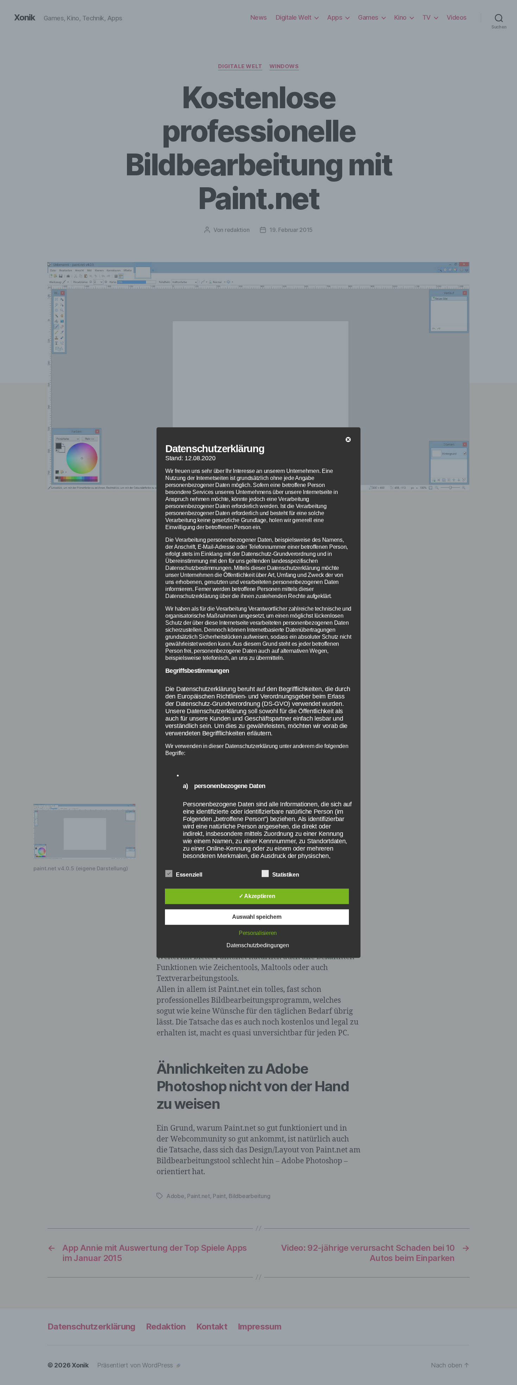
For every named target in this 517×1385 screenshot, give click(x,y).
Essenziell (189, 875)
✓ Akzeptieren (257, 896)
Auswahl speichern (257, 917)
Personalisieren (258, 933)
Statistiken (286, 875)
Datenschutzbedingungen (257, 945)
